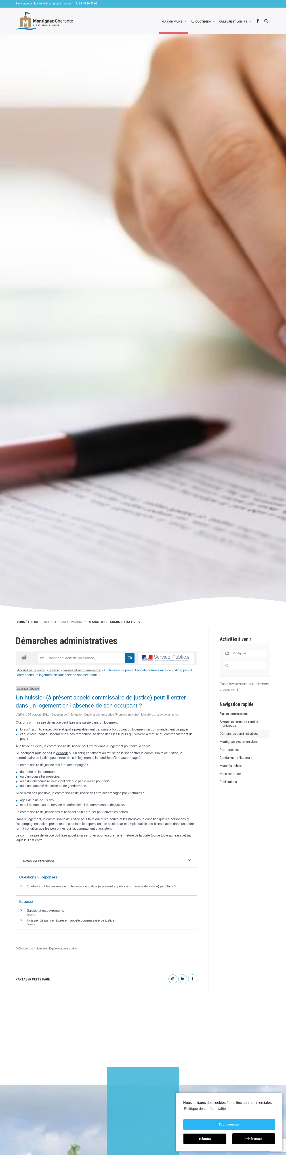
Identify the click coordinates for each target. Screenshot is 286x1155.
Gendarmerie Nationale (236, 758)
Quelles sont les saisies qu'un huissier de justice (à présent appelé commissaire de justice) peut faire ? (101, 886)
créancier (74, 805)
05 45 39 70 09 (87, 3)
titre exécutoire (50, 729)
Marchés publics (231, 766)
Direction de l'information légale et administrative (47, 948)
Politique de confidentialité (205, 1109)
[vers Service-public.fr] (166, 658)
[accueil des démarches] (24, 657)
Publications (228, 782)
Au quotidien (201, 21)
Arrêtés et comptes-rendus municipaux (239, 723)
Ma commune (172, 21)
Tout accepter (229, 1124)
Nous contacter (230, 774)
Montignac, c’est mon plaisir (239, 741)
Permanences (230, 749)
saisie (86, 722)
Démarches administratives (239, 733)
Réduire (205, 1138)
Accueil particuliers (31, 670)
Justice (54, 670)
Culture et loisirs (233, 21)
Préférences (253, 1138)
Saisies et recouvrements (82, 670)
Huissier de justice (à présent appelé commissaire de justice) (71, 920)
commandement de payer (169, 729)
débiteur (62, 753)
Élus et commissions (234, 714)
